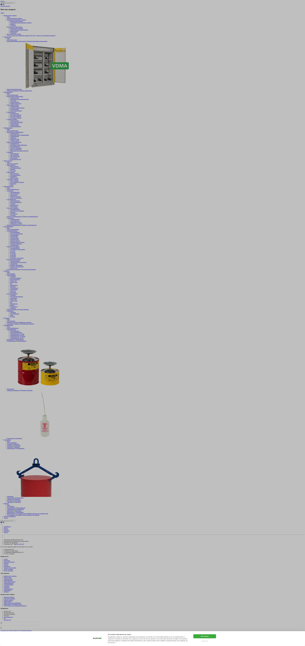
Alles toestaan (205, 636)
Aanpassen (205, 641)
